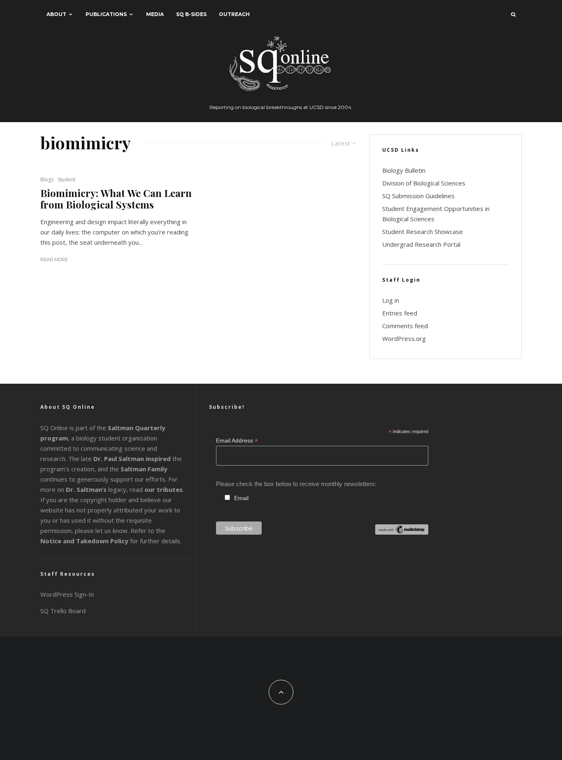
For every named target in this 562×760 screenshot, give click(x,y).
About (56, 14)
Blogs (46, 179)
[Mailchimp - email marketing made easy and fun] (401, 532)
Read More (54, 259)
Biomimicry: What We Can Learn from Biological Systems (116, 199)
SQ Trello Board (63, 611)
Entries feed (399, 313)
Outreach (234, 14)
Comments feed (405, 326)
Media (155, 14)
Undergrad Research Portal (421, 244)
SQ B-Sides (191, 14)
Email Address (237, 441)
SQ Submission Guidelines (418, 196)
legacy (96, 489)
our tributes (163, 489)
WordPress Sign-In (67, 594)
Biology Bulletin (403, 170)
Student (66, 179)
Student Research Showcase (422, 231)
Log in (390, 300)
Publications (106, 14)
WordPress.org (404, 338)
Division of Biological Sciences (423, 183)
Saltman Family (144, 469)
